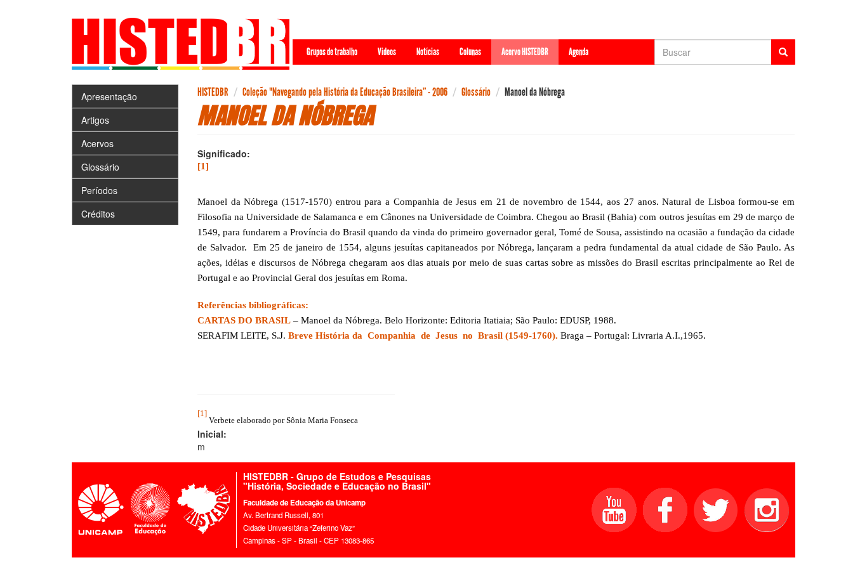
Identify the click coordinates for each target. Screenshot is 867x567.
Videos (387, 52)
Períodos (99, 190)
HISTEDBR (212, 92)
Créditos (98, 213)
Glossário (100, 166)
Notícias (427, 52)
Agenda (578, 52)
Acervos (97, 143)
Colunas (470, 52)
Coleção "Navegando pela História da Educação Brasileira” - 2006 (344, 92)
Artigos (95, 120)
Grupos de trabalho (332, 52)
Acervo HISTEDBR (524, 52)
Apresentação (109, 96)
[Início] (185, 44)
